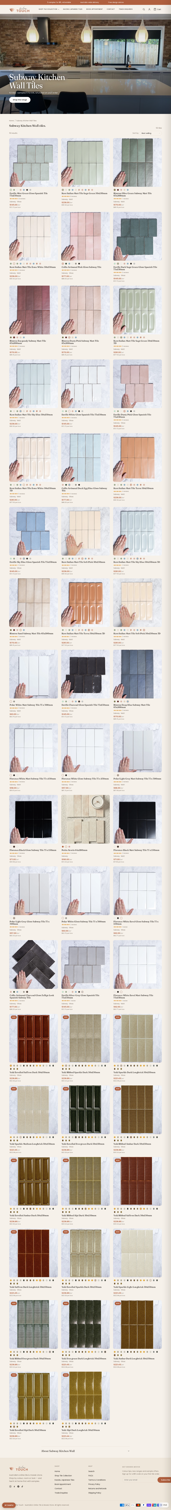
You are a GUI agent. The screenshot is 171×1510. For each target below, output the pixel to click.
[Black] (14, 775)
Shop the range (20, 100)
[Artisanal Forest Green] (66, 263)
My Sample (8, 1505)
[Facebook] (14, 1486)
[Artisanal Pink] (63, 263)
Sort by (136, 133)
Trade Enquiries (126, 9)
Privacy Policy (94, 1484)
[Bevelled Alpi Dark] (14, 1069)
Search (91, 1471)
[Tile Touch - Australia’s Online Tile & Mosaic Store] (19, 9)
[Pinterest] (18, 1486)
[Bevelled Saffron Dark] (11, 1065)
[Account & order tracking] (149, 9)
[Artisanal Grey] (76, 263)
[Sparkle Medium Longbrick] (20, 1065)
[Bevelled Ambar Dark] (30, 1065)
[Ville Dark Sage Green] (14, 190)
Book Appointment (94, 9)
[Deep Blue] (128, 190)
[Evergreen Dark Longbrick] (53, 1065)
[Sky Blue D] (85, 190)
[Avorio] (66, 847)
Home (11, 121)
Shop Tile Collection (48, 9)
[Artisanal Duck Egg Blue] (69, 263)
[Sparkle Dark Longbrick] (17, 1065)
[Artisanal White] (72, 263)
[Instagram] (10, 1486)
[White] (11, 701)
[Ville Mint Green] (11, 190)
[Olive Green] (115, 190)
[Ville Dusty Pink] (20, 190)
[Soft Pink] (82, 190)
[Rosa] (69, 847)
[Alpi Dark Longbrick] (17, 1069)
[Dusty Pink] (121, 190)
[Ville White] (17, 190)
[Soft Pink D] (92, 190)
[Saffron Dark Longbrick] (40, 1065)
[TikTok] (22, 1486)
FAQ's (90, 1475)
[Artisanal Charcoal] (79, 263)
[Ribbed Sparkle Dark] (14, 1065)
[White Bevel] (17, 775)
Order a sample (33, 184)
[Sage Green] (63, 190)
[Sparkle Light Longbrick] (46, 1065)
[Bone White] (66, 190)
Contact (111, 9)
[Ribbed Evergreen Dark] (50, 1065)
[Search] (144, 9)
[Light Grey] (14, 701)
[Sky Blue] (72, 190)
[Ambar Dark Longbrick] (11, 1069)
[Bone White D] (76, 190)
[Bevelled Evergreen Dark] (24, 1065)
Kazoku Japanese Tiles (72, 9)
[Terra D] (89, 190)
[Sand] (124, 190)
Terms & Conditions (97, 1480)
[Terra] (79, 190)
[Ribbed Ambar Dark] (27, 1065)
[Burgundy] (118, 190)
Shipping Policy (94, 1493)
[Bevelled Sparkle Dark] (43, 1065)
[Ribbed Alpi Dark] (33, 1065)
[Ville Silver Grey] (30, 190)
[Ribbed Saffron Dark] (37, 1065)
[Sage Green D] (69, 190)
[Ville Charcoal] (27, 190)
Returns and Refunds (97, 1488)
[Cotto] (63, 847)
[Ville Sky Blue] (24, 190)
